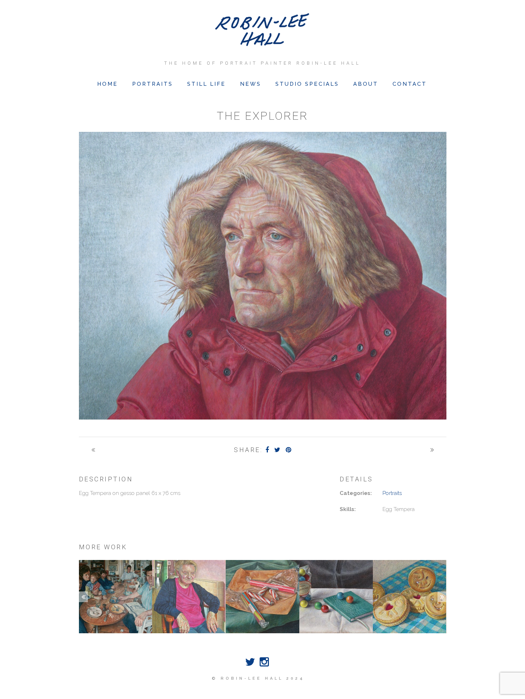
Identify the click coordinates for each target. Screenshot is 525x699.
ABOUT (365, 84)
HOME (107, 84)
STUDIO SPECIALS (307, 84)
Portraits (392, 493)
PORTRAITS (152, 84)
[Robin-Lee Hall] (263, 30)
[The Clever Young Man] (93, 450)
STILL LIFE (206, 84)
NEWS (250, 84)
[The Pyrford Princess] (432, 450)
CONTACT (409, 84)
